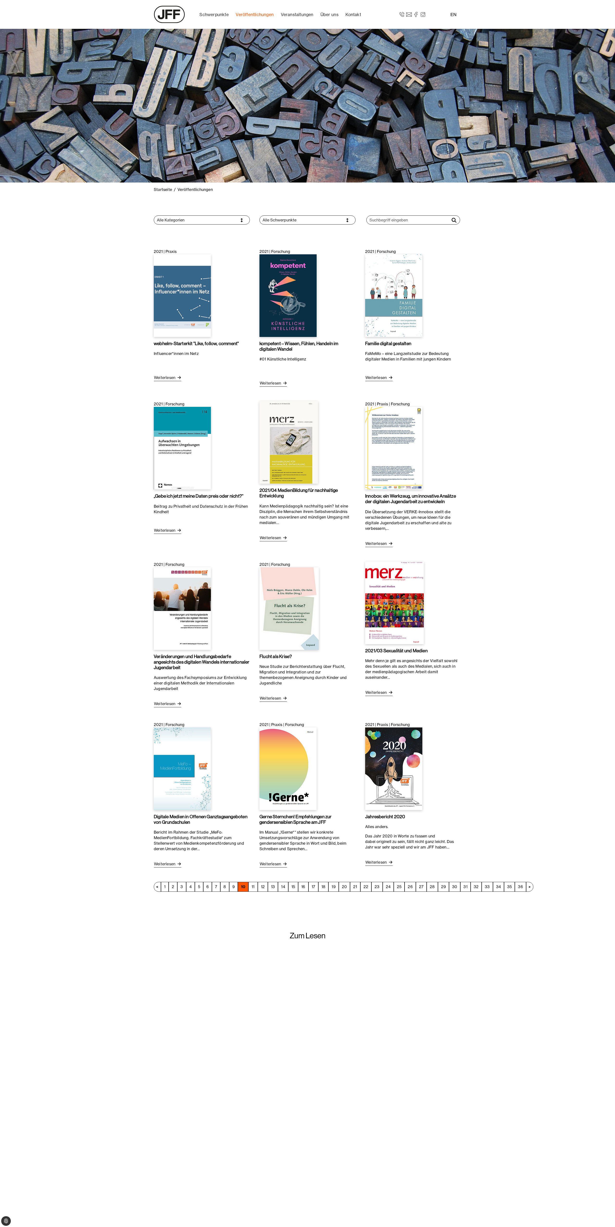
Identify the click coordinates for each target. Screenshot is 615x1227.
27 (421, 886)
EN (453, 14)
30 (454, 886)
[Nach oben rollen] (604, 1216)
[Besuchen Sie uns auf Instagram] (423, 14)
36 (520, 886)
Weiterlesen (165, 377)
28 (432, 886)
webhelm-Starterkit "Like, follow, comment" (196, 343)
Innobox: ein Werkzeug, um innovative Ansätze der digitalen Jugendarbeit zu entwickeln (410, 498)
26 (410, 886)
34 (498, 886)
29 (443, 886)
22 (365, 886)
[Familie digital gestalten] (393, 295)
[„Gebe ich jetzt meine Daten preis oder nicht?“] (182, 448)
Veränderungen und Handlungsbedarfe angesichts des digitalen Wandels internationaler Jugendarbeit (202, 662)
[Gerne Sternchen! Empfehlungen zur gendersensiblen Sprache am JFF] (288, 768)
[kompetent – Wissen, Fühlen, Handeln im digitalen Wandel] (288, 295)
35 (509, 886)
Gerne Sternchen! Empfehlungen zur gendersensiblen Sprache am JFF (295, 819)
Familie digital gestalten (388, 343)
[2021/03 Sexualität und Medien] (394, 602)
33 (487, 886)
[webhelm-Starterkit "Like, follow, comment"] (182, 295)
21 (355, 886)
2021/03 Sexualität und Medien (396, 650)
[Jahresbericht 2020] (393, 768)
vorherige (157, 886)
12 (263, 886)
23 (377, 886)
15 (293, 886)
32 (476, 886)
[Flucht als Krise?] (289, 608)
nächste (529, 886)
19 (333, 886)
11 (253, 886)
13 (273, 886)
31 (465, 886)
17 (313, 886)
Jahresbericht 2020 (385, 816)
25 (399, 886)
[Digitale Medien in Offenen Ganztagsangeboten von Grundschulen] (182, 768)
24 (388, 886)
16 (303, 886)
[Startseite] (169, 14)
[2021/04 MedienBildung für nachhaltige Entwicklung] (288, 442)
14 (283, 886)
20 (344, 886)
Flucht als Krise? (275, 656)
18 (323, 886)
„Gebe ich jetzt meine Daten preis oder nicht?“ (198, 496)
